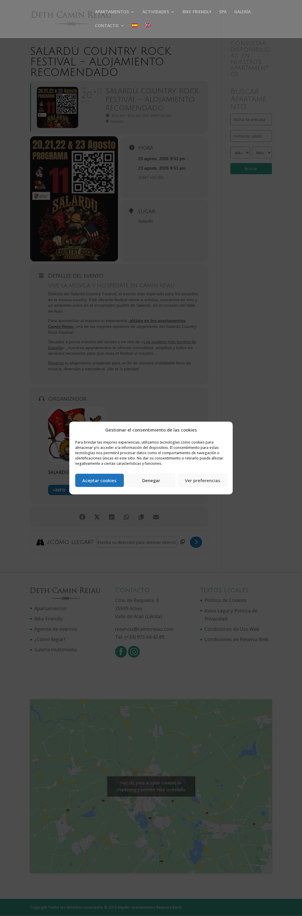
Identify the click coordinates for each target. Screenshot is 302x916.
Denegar (151, 480)
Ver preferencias (202, 480)
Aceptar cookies (99, 480)
